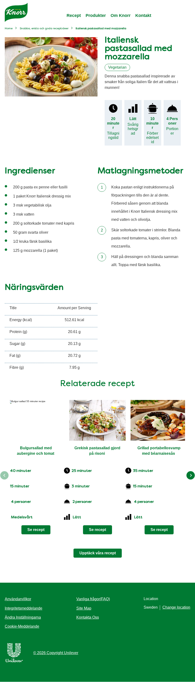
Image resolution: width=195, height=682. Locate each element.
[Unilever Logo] (14, 661)
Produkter (96, 15)
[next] (190, 475)
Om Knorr (121, 15)
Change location (176, 607)
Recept (74, 15)
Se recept (35, 530)
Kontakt (143, 15)
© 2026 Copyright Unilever (55, 653)
